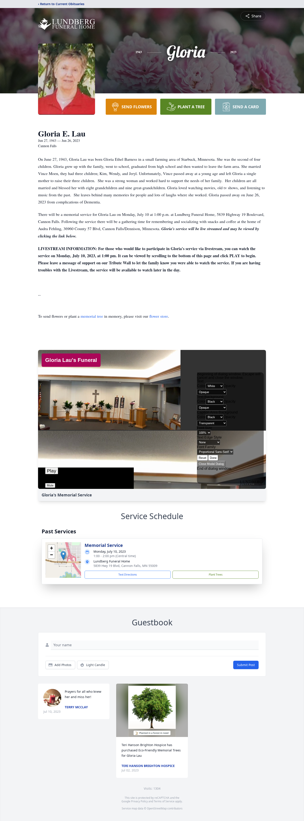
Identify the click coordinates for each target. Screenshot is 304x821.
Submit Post (246, 665)
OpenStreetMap (157, 808)
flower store (158, 316)
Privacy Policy (139, 801)
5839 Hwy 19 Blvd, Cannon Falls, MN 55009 (125, 566)
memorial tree (92, 316)
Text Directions (127, 574)
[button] (63, 555)
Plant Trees (216, 574)
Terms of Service (164, 801)
